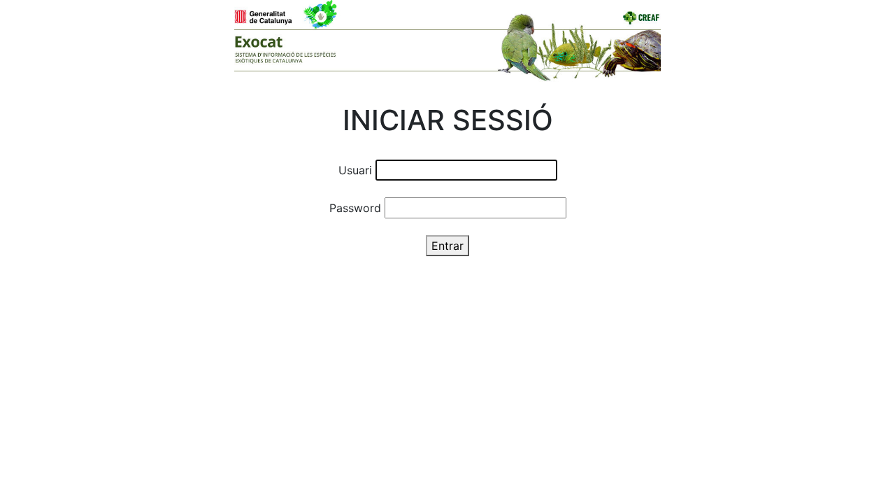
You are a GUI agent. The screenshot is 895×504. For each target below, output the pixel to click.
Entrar (447, 246)
